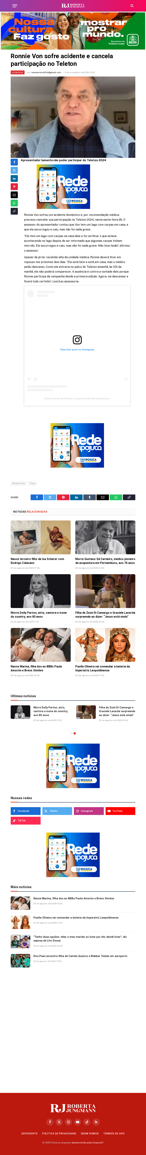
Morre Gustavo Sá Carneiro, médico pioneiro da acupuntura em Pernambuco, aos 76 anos (105, 561)
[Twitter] (14, 170)
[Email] (14, 194)
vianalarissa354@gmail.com (46, 72)
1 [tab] (71, 733)
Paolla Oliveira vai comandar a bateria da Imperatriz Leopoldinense (102, 668)
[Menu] (14, 6)
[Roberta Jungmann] (73, 6)
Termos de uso (114, 1133)
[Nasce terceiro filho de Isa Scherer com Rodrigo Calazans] (41, 537)
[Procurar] (132, 6)
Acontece (17, 72)
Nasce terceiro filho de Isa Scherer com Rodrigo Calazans (37, 561)
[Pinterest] (14, 186)
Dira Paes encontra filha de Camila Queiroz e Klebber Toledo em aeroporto (80, 956)
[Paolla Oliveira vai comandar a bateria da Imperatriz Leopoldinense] (105, 645)
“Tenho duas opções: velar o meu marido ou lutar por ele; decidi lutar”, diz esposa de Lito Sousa (80, 938)
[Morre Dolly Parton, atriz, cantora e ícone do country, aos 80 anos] (41, 591)
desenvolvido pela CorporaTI (87, 1142)
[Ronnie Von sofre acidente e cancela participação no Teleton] (73, 117)
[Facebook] (14, 162)
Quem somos (90, 1133)
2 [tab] (74, 733)
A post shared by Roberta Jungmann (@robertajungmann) (77, 398)
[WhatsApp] (14, 203)
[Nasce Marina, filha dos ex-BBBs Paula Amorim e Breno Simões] (41, 645)
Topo (33, 483)
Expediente (30, 1133)
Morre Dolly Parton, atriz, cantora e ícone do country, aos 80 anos (39, 614)
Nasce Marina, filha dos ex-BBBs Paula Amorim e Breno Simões (36, 668)
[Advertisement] (73, 1028)
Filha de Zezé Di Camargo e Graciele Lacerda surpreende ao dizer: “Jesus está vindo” (105, 614)
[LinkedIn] (14, 178)
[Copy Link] (14, 211)
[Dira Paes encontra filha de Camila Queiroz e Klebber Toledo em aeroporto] (20, 960)
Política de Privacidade (59, 1133)
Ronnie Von (18, 483)
